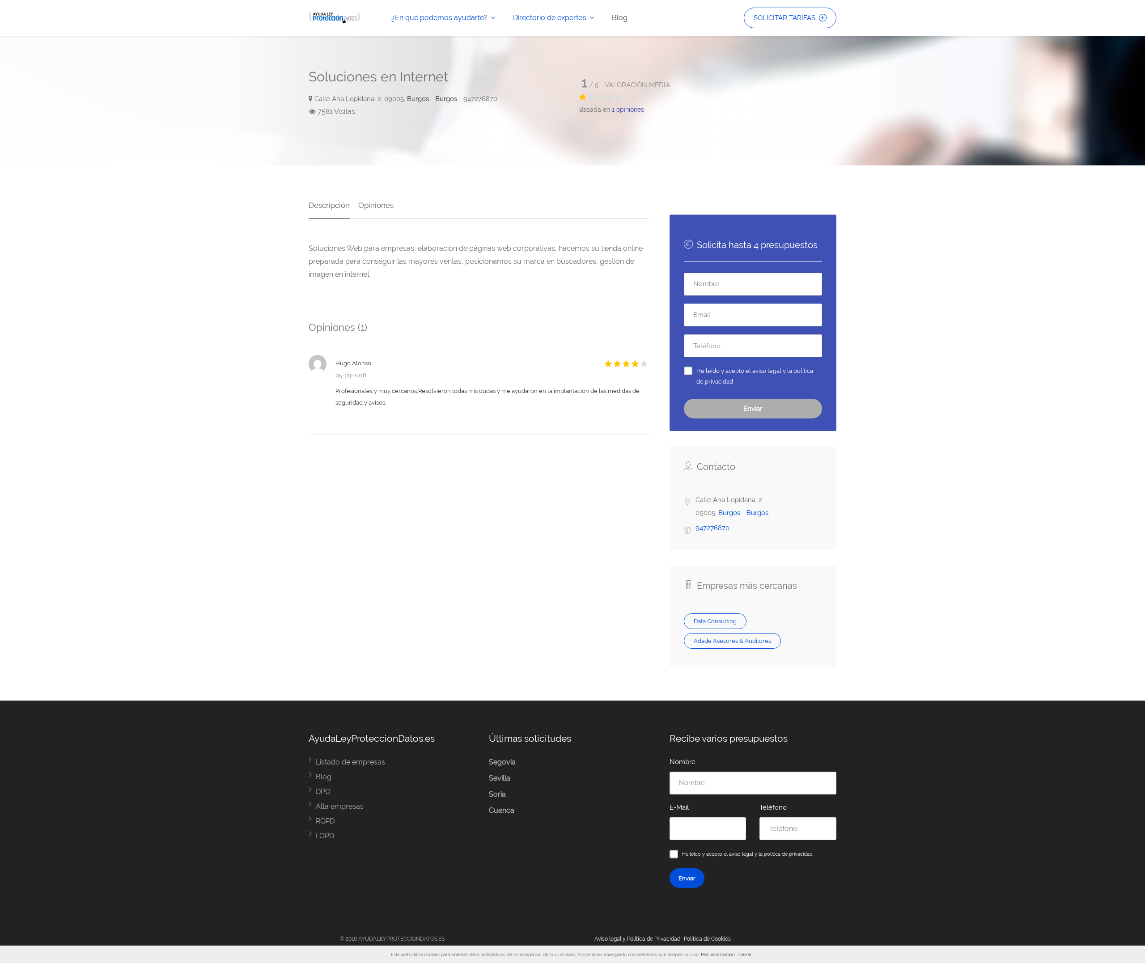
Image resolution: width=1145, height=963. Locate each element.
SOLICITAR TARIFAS (785, 18)
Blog (620, 17)
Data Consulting (715, 621)
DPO (323, 791)
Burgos (418, 99)
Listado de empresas (350, 762)
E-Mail (679, 807)
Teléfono (773, 807)
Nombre (682, 762)
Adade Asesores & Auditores (732, 640)
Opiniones (376, 205)
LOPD (325, 836)
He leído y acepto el (754, 376)
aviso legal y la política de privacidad (771, 854)
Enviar (752, 409)
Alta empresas (340, 806)
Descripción (329, 205)
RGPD (325, 821)
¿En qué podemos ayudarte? (439, 17)
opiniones (628, 109)
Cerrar (745, 954)
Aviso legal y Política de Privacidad (637, 939)
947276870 (712, 528)
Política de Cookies (707, 939)
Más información (718, 954)
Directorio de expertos (549, 17)
